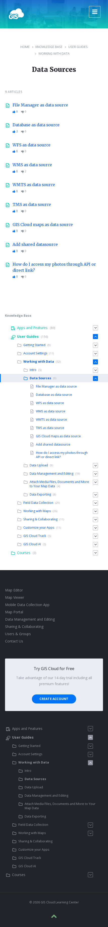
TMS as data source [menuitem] (50, 428)
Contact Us (14, 641)
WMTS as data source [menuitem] (51, 419)
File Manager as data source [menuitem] (56, 386)
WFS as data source (31, 145)
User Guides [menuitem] (28, 336)
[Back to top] (54, 916)
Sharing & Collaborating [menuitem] (40, 519)
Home (25, 47)
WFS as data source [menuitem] (50, 403)
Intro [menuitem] (33, 370)
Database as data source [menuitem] (54, 395)
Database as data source (36, 125)
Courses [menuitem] (23, 552)
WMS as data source (32, 164)
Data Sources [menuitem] (40, 378)
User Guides (78, 47)
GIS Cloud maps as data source (43, 224)
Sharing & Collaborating (24, 626)
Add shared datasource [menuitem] (53, 444)
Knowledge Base (49, 47)
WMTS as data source (34, 184)
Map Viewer (14, 597)
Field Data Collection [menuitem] (38, 503)
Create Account (53, 699)
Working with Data (54, 53)
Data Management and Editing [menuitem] (51, 473)
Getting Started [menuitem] (34, 345)
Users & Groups (18, 633)
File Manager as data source (40, 105)
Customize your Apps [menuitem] (38, 527)
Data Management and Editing (30, 619)
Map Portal (14, 612)
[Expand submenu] (95, 327)
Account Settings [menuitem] (35, 353)
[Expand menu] (94, 12)
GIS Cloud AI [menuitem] (32, 544)
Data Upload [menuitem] (39, 465)
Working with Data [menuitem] (38, 361)
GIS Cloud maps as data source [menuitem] (58, 436)
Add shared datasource (35, 244)
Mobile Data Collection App (27, 604)
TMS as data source (32, 204)
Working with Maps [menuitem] (37, 511)
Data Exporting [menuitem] (40, 494)
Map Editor (14, 590)
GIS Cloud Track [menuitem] (34, 536)
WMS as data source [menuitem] (50, 411)
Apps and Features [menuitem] (32, 327)
